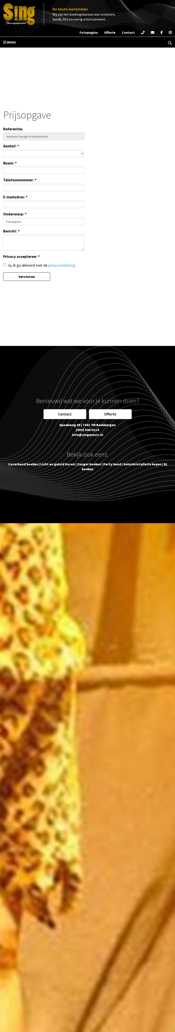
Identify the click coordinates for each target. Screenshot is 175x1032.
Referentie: (13, 128)
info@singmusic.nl (87, 435)
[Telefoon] (142, 32)
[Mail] (152, 32)
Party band (112, 464)
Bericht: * (11, 231)
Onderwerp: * (14, 214)
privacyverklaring (61, 265)
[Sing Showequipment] (19, 14)
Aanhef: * (11, 146)
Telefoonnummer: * (19, 179)
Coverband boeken (23, 464)
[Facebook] (161, 32)
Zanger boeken (89, 464)
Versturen (27, 276)
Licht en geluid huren (57, 464)
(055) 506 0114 (87, 430)
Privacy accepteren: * (21, 256)
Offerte (110, 414)
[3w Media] (172, 1028)
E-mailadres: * (15, 196)
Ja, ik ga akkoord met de (41, 265)
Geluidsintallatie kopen (142, 464)
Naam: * (10, 163)
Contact (65, 414)
